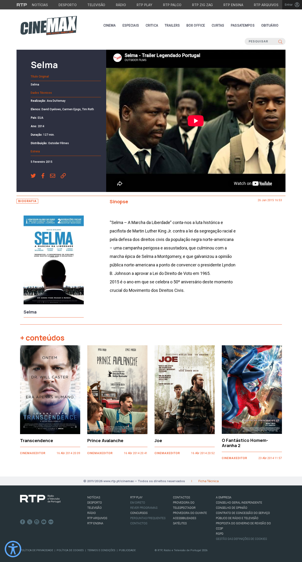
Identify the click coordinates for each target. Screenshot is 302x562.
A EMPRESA (223, 497)
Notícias (40, 5)
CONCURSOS (138, 513)
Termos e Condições (101, 550)
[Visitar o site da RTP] (22, 4)
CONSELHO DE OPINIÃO (231, 507)
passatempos (243, 25)
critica (152, 25)
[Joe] (185, 389)
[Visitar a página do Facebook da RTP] (22, 522)
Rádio (121, 5)
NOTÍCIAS (93, 497)
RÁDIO (91, 513)
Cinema (109, 25)
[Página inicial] (48, 25)
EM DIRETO (137, 502)
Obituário (269, 25)
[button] (36, 176)
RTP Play (144, 5)
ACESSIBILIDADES (184, 518)
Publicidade (127, 550)
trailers (172, 25)
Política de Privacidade (36, 550)
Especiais (130, 25)
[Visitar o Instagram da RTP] (36, 522)
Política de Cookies (70, 550)
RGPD (219, 533)
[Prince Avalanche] (117, 389)
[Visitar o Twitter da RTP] (29, 522)
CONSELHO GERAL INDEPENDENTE (239, 502)
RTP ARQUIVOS (97, 518)
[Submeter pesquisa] (280, 41)
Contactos (138, 523)
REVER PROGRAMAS (143, 507)
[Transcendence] (50, 389)
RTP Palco (172, 5)
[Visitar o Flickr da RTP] (51, 522)
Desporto (68, 5)
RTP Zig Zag (202, 5)
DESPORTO (94, 502)
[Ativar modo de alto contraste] (13, 549)
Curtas (218, 25)
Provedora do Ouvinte (190, 513)
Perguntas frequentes (147, 518)
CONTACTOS (181, 497)
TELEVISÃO (94, 507)
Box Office (195, 25)
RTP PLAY (136, 497)
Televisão (96, 5)
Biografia (27, 201)
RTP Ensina (233, 5)
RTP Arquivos (266, 5)
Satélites (180, 523)
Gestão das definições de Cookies (241, 539)
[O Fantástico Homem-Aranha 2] (252, 389)
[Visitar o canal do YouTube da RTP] (43, 522)
